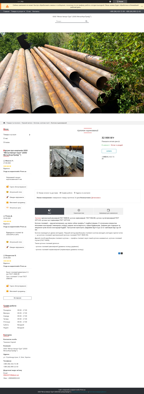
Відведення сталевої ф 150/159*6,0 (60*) (14, 233)
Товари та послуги (13, 123)
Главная (6, 11)
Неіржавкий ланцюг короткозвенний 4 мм (14, 178)
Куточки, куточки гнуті (41, 123)
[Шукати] (86, 21)
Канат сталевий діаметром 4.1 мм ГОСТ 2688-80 (17, 273)
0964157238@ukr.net (11, 375)
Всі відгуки (17, 298)
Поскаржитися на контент (80, 392)
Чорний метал (27, 123)
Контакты (36, 11)
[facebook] (119, 254)
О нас (29, 11)
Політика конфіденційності (97, 392)
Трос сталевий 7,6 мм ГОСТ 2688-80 (16, 277)
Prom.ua (82, 390)
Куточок (38, 218)
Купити (109, 151)
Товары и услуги (17, 11)
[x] (122, 254)
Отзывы (6, 142)
